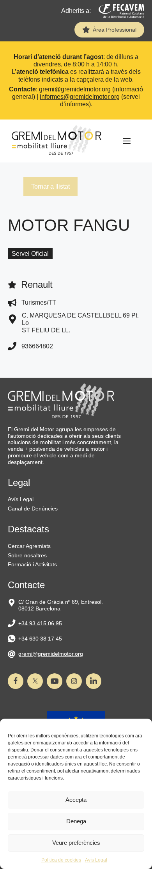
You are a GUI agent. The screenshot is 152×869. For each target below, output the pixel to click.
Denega (76, 821)
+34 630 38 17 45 (40, 638)
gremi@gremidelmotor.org (75, 89)
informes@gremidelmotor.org (80, 96)
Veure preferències (76, 842)
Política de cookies (61, 860)
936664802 (37, 346)
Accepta (76, 799)
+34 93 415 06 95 (40, 623)
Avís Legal (96, 860)
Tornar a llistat (50, 186)
